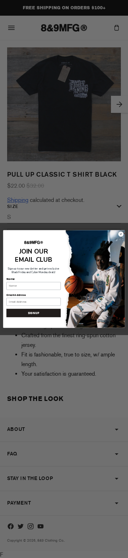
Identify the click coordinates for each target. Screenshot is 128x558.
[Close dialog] (120, 234)
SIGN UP (33, 313)
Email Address (16, 295)
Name (10, 279)
